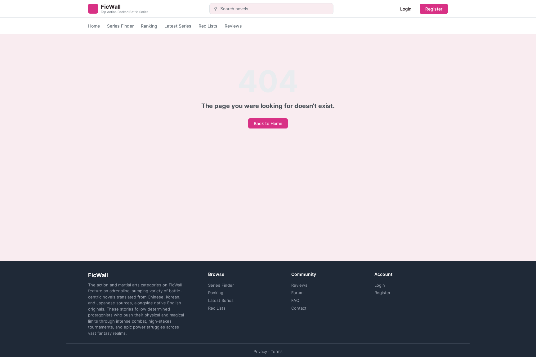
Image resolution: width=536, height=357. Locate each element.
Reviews (233, 25)
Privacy (260, 351)
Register (433, 8)
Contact (298, 308)
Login (405, 8)
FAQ (295, 300)
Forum (297, 292)
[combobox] (275, 8)
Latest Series (177, 25)
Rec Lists (208, 25)
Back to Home (268, 123)
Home (94, 25)
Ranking (149, 25)
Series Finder (120, 25)
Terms (277, 351)
